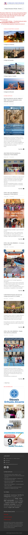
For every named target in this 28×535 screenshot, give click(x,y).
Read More (20, 149)
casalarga (14, 495)
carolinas (7, 495)
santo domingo (17, 506)
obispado (17, 501)
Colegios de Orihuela (9, 44)
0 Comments (12, 103)
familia (20, 495)
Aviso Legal (6, 514)
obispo (21, 501)
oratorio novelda (9, 504)
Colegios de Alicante (9, 92)
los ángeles (13, 496)
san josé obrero (19, 504)
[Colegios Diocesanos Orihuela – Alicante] (14, 4)
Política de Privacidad (8, 517)
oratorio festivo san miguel (13, 502)
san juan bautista (8, 506)
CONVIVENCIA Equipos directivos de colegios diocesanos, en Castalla (13, 487)
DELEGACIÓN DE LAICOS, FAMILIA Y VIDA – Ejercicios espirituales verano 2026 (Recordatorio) (13, 100)
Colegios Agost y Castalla (10, 76)
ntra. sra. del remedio (13, 499)
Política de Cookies (7, 519)
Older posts (7, 382)
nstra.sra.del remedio (10, 498)
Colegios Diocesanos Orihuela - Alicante (15, 532)
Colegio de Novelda (8, 60)
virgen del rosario (13, 507)
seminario (5, 507)
